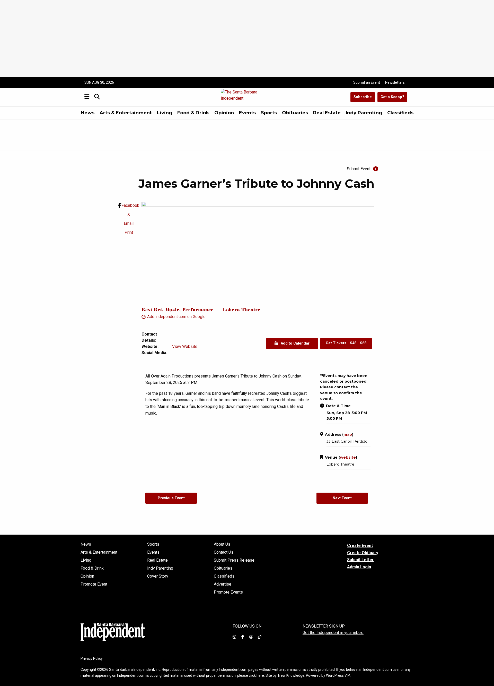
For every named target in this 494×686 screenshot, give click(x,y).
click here (256, 675)
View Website (184, 346)
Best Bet (152, 310)
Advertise (222, 584)
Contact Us (223, 552)
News (87, 113)
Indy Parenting (364, 113)
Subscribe (363, 97)
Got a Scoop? (392, 97)
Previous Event (171, 498)
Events (247, 113)
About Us (222, 544)
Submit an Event (366, 82)
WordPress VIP (338, 675)
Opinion (224, 113)
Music (172, 310)
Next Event (342, 498)
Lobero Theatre (241, 310)
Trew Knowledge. (291, 675)
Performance (198, 310)
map (347, 434)
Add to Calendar (295, 343)
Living (164, 113)
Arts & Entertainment (126, 113)
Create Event (360, 545)
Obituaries (295, 113)
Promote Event (94, 584)
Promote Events (228, 592)
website (348, 457)
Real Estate (327, 113)
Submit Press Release (234, 560)
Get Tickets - (346, 343)
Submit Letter (360, 559)
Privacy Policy (92, 658)
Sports (269, 113)
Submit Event (358, 168)
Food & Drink (193, 113)
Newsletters (395, 82)
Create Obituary (362, 552)
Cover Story (157, 576)
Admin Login (359, 567)
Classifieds (400, 113)
